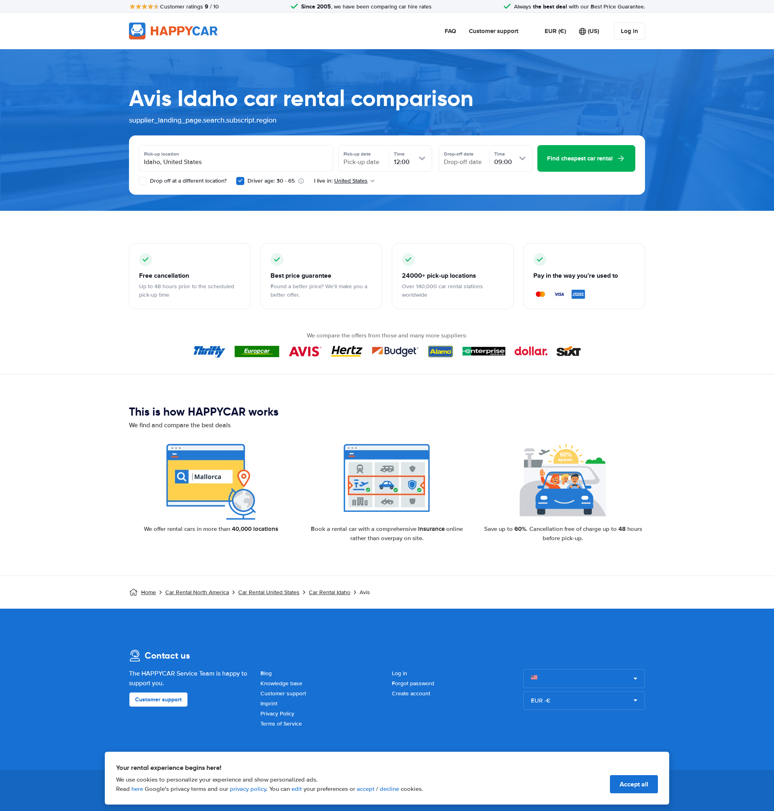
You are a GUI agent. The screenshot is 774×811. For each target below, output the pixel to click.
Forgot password (413, 683)
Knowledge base (281, 683)
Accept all (634, 784)
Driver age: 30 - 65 (271, 180)
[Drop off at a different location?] (143, 181)
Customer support (493, 31)
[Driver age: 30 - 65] (240, 181)
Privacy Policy (277, 713)
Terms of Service (281, 723)
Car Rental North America (197, 592)
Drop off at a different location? (187, 180)
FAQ (450, 31)
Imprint (268, 703)
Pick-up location (161, 154)
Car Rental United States (269, 592)
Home (148, 592)
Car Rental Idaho (329, 592)
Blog (266, 673)
